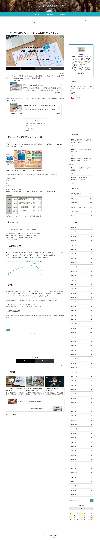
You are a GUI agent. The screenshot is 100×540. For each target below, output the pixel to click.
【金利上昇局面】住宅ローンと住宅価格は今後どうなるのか (81, 141)
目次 (33, 120)
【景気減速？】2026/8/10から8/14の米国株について (81, 150)
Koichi (81, 55)
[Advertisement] (35, 26)
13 (81, 515)
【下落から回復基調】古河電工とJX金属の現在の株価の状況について (81, 160)
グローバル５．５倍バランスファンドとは (35, 123)
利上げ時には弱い (30, 128)
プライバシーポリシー (50, 535)
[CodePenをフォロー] (79, 73)
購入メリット (29, 126)
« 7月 (70, 525)
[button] (49, 68)
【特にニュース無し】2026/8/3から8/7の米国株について (81, 169)
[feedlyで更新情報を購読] (81, 73)
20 (81, 517)
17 (70, 517)
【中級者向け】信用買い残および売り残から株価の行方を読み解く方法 (81, 178)
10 (70, 515)
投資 (8, 329)
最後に (27, 130)
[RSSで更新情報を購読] (83, 73)
